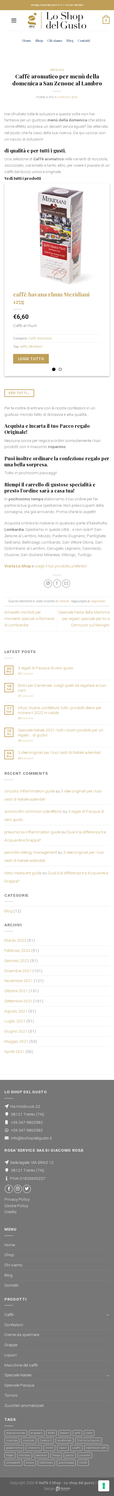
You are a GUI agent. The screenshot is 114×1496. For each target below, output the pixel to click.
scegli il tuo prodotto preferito (60, 566)
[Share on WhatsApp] (48, 583)
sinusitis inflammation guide (29, 791)
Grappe (10, 1344)
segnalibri (98, 601)
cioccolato (28, 1440)
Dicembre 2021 (18, 970)
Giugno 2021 (15, 1031)
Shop (39, 40)
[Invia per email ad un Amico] (66, 583)
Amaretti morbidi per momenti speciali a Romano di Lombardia (29, 618)
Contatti (84, 40)
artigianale (37, 1433)
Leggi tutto (31, 359)
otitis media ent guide (23, 873)
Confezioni (13, 1324)
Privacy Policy (17, 1199)
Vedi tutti (19, 393)
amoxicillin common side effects (33, 811)
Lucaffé (76, 1447)
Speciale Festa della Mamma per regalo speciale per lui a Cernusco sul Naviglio (84, 618)
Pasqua (56, 1455)
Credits (10, 1211)
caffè (23, 346)
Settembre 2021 (18, 1001)
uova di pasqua (66, 1462)
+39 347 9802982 (74, 5)
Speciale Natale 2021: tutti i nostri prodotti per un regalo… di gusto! (60, 732)
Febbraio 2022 (17, 950)
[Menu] (14, 20)
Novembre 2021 (18, 980)
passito (69, 1455)
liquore (63, 1447)
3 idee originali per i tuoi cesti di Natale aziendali (59, 752)
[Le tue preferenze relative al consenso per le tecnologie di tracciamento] (103, 1485)
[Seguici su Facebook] (9, 1189)
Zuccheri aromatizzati (24, 1405)
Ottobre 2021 (16, 990)
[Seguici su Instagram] (18, 1189)
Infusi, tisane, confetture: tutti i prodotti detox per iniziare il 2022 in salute (59, 710)
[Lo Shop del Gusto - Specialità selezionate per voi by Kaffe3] (57, 20)
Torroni (11, 1395)
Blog (70, 40)
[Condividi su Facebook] (57, 583)
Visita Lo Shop (17, 566)
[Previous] (13, 279)
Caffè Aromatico (40, 338)
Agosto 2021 (15, 1011)
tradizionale (46, 1462)
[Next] (100, 279)
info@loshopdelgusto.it (46, 5)
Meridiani (35, 346)
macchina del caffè (96, 1447)
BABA (51, 1433)
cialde (89, 1433)
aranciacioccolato (15, 1433)
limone (49, 1447)
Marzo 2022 (15, 940)
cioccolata (12, 1440)
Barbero (64, 1433)
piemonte (84, 1455)
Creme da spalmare (21, 1334)
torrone (30, 1462)
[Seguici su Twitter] (27, 1189)
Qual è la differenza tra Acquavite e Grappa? (56, 877)
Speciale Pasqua (19, 1385)
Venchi (83, 1462)
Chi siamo (54, 40)
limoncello (33, 1447)
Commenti (25, 673)
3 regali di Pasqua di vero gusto (45, 668)
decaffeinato (64, 1440)
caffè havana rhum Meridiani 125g (51, 297)
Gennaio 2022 (16, 960)
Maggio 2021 (16, 1041)
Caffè (8, 1314)
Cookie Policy (16, 1205)
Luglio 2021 (14, 1021)
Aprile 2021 (14, 1051)
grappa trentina (14, 1447)
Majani (10, 1455)
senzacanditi (13, 1462)
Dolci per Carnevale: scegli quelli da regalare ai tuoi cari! (62, 687)
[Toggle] (108, 1315)
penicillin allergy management (30, 852)
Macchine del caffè (21, 1365)
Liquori (10, 1355)
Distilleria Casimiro (88, 1440)
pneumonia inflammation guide (32, 832)
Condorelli (46, 1440)
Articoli (57, 69)
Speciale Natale (17, 1375)
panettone (41, 1455)
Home (26, 40)
